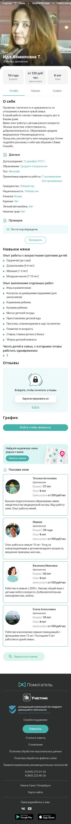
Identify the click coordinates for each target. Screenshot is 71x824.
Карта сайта (35, 792)
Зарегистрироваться (35, 398)
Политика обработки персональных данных (35, 751)
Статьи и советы (36, 737)
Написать (35, 728)
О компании (35, 744)
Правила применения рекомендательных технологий (35, 764)
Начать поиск (17, 458)
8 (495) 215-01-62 (35, 771)
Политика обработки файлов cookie (35, 758)
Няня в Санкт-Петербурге (35, 785)
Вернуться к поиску (26, 656)
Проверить (35, 240)
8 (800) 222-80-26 (35, 775)
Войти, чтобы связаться (35, 427)
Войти (35, 407)
